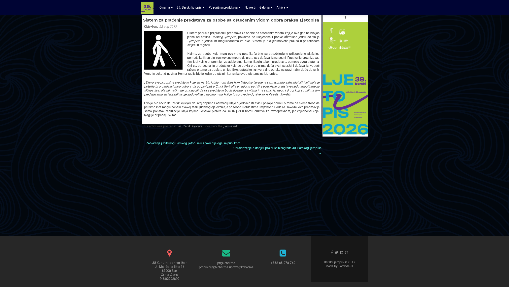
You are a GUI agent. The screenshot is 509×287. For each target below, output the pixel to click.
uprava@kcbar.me (241, 267)
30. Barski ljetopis (189, 126)
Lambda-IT (346, 266)
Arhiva (281, 7)
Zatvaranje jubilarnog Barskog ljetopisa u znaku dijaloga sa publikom (191, 143)
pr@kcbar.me (226, 263)
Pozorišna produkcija (223, 7)
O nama (164, 7)
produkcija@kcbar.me (213, 267)
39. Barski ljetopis (189, 7)
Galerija (264, 7)
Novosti (250, 7)
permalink (230, 126)
